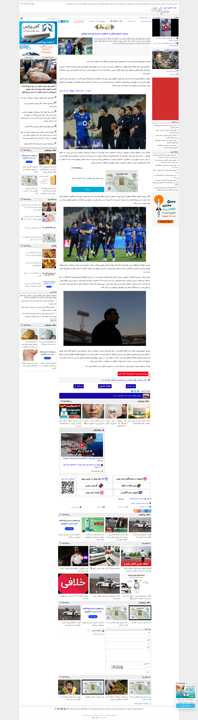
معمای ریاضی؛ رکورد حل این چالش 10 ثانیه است (165, 171)
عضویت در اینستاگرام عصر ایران (129, 479)
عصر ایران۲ (130, 709)
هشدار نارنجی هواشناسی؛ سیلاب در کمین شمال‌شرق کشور (165, 44)
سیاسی (125, 4)
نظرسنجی (154, 4)
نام (149, 633)
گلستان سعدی (91, 485)
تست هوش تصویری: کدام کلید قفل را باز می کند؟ (166, 176)
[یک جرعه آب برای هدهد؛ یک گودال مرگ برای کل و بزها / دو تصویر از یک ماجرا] (82, 445)
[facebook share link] (62, 21)
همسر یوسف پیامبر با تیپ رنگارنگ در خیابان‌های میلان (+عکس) (167, 146)
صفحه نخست (148, 21)
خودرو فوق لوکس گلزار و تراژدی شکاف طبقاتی (39, 127)
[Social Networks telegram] (132, 391)
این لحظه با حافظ (129, 485)
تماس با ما (168, 4)
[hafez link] (105, 27)
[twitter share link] (59, 21)
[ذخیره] (115, 21)
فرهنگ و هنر (100, 4)
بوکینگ (95, 634)
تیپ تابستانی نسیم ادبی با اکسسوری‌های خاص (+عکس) (166, 126)
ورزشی (111, 4)
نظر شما (148, 629)
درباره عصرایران (122, 709)
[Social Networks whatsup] (138, 391)
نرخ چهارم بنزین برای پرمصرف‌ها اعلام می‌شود (39, 144)
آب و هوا (148, 4)
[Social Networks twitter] (135, 391)
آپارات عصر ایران (92, 492)
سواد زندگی (130, 4)
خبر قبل (80, 386)
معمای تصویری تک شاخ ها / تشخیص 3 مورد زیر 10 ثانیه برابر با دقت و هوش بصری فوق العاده (165, 182)
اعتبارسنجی (101, 634)
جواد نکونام (139, 503)
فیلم (80, 4)
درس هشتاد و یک (171, 71)
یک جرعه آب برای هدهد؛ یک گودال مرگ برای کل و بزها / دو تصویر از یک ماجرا (83, 459)
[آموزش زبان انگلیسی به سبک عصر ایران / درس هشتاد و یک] (165, 60)
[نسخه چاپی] (111, 21)
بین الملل (106, 4)
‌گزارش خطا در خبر (78, 21)
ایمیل (148, 640)
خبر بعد (129, 386)
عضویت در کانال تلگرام (83, 90)
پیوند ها (136, 4)
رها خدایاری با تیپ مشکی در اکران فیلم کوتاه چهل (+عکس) (166, 141)
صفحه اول (175, 4)
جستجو (159, 4)
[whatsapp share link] (67, 21)
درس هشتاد (173, 75)
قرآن (88, 4)
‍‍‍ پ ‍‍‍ (119, 21)
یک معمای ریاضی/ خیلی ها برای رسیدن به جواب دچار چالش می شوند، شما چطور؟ (166, 189)
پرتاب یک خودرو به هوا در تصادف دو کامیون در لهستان (166, 39)
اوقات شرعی (142, 4)
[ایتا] (135, 511)
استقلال (133, 503)
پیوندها (98, 709)
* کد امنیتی (147, 664)
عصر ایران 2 (75, 4)
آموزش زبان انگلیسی (129, 492)
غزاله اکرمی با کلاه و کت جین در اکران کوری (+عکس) (167, 131)
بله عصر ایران (63, 90)
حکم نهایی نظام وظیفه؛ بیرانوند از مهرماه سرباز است (37, 98)
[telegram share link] (65, 21)
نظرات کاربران (104, 386)
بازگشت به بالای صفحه (141, 703)
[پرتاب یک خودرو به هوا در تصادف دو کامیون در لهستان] (165, 27)
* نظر (148, 647)
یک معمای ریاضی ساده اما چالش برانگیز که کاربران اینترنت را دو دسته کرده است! (165, 156)
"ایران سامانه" (95, 718)
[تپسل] (72, 168)
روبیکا (72, 90)
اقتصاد (120, 4)
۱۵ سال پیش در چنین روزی (92, 479)
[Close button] (194, 683)
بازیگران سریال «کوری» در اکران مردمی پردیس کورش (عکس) (166, 136)
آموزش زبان (68, 4)
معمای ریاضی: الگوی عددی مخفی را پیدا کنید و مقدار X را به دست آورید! (166, 161)
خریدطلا (87, 189)
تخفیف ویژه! (186, 705)
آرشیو (163, 4)
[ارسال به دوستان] (113, 21)
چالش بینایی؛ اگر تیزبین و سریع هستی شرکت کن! (166, 166)
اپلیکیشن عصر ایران (67, 479)
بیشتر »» (156, 17)
